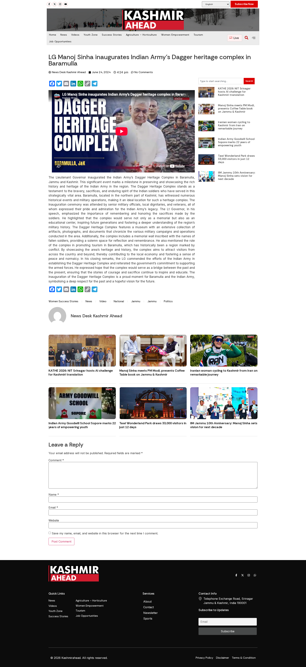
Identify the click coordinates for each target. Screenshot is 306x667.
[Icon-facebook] (236, 575)
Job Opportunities (60, 41)
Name (54, 494)
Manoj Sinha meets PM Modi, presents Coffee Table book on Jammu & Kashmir (236, 108)
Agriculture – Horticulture (141, 34)
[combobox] (220, 81)
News (63, 34)
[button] (246, 38)
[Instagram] (60, 4)
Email (53, 507)
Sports (147, 618)
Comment (56, 460)
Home (52, 34)
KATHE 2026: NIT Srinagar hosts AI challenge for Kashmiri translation (234, 92)
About (147, 601)
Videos (75, 34)
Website (54, 520)
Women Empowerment (175, 34)
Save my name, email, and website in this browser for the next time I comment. (105, 533)
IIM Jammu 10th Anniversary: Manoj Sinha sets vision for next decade (236, 176)
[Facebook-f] (49, 4)
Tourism (198, 34)
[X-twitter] (54, 4)
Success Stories (112, 34)
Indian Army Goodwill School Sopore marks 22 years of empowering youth (236, 142)
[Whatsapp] (254, 575)
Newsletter (150, 613)
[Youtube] (65, 4)
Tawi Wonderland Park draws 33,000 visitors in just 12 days (236, 159)
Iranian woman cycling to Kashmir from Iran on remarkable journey (234, 125)
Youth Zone (91, 34)
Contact (148, 607)
